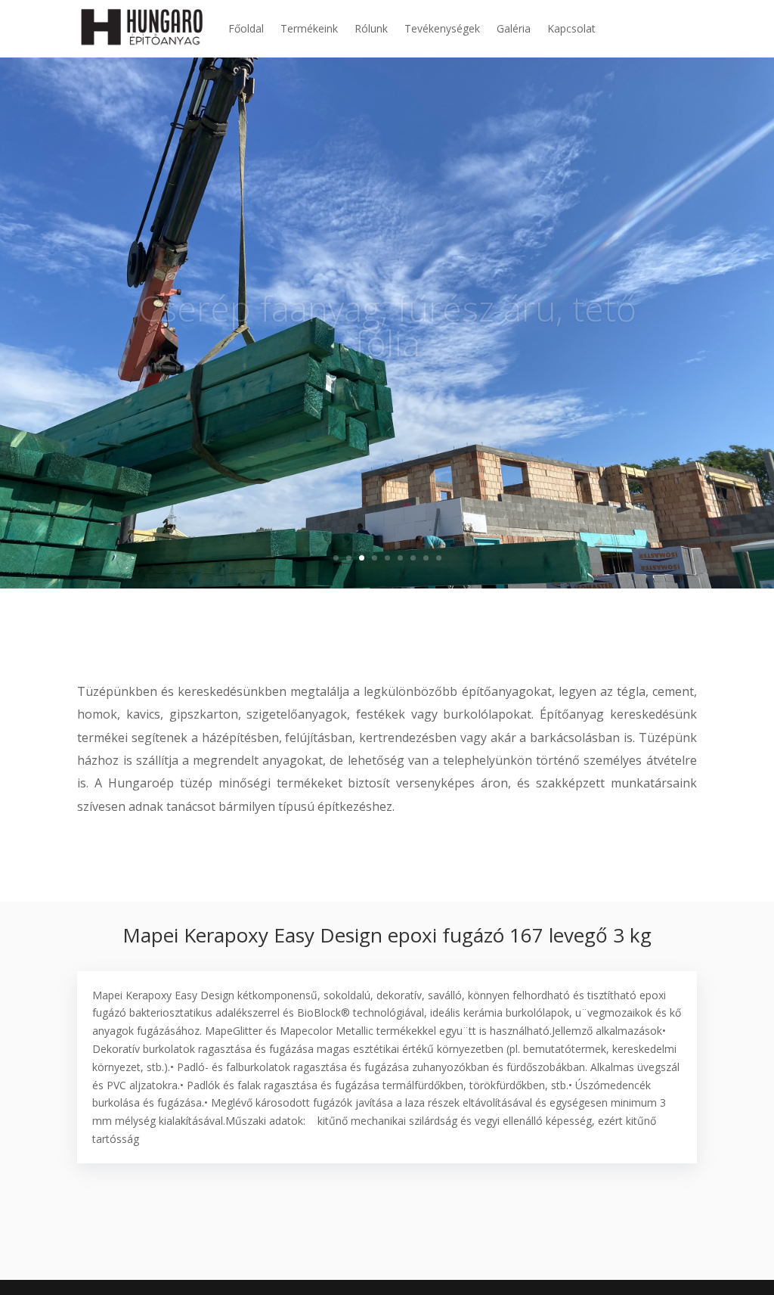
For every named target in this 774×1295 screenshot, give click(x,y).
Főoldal (246, 28)
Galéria (514, 28)
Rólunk (371, 28)
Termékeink (309, 28)
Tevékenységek (442, 28)
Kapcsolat (571, 28)
